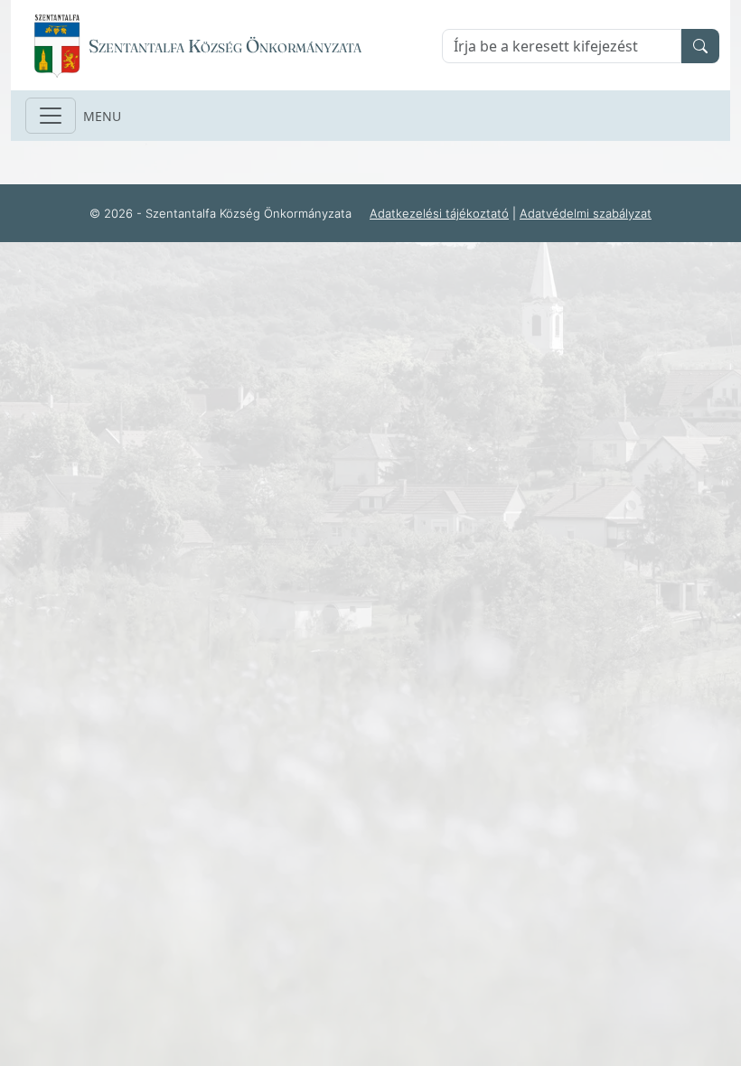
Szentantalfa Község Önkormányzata (225, 45)
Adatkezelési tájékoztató (439, 213)
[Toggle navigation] (50, 116)
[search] (700, 46)
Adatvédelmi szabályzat (586, 213)
